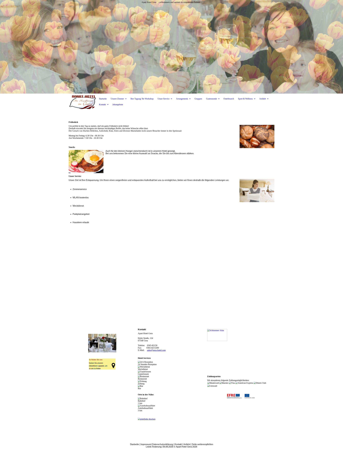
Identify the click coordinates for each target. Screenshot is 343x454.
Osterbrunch (228, 99)
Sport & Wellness (245, 99)
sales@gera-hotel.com (156, 350)
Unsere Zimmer (117, 99)
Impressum (146, 444)
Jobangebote (117, 104)
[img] (171, 47)
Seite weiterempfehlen (202, 444)
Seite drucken (149, 419)
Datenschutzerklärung (162, 444)
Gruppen (198, 99)
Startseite (103, 99)
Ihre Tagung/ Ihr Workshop (142, 99)
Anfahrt (262, 99)
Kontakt (102, 104)
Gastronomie (211, 99)
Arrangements (182, 99)
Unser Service (164, 99)
